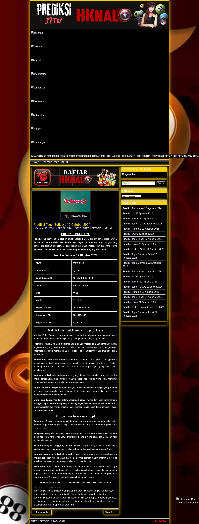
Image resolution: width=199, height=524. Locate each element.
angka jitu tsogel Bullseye (73, 494)
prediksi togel (40, 501)
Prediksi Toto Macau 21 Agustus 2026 (142, 271)
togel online (85, 421)
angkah (92, 494)
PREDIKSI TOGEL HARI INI (56, 162)
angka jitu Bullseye (103, 490)
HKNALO (83, 497)
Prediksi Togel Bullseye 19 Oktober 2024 (62, 225)
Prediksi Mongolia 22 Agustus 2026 (141, 229)
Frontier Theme (161, 521)
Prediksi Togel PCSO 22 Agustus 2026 (143, 223)
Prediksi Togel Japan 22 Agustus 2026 (142, 239)
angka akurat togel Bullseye (78, 490)
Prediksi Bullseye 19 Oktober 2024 (75, 255)
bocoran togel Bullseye (65, 497)
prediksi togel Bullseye (104, 501)
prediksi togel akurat (59, 501)
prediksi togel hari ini (44, 504)
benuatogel (102, 494)
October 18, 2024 (45, 228)
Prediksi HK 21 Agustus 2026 (138, 276)
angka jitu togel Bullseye (46, 494)
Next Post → (111, 512)
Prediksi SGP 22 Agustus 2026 (139, 234)
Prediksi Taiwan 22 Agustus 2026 (140, 218)
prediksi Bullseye (106, 497)
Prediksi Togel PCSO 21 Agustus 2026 (143, 287)
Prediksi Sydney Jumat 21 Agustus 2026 (143, 307)
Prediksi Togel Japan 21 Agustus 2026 (142, 297)
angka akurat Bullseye (51, 490)
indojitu (92, 497)
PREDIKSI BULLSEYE (70, 228)
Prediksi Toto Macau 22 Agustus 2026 (142, 208)
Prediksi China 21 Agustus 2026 (139, 302)
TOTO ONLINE (72, 482)
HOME (36, 162)
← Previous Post (41, 512)
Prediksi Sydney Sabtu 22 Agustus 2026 (143, 249)
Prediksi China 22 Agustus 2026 (139, 244)
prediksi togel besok (81, 501)
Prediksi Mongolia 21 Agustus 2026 (141, 292)
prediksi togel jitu (65, 504)
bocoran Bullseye (43, 497)
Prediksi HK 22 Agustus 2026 (138, 213)
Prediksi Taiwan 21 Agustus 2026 (140, 281)
